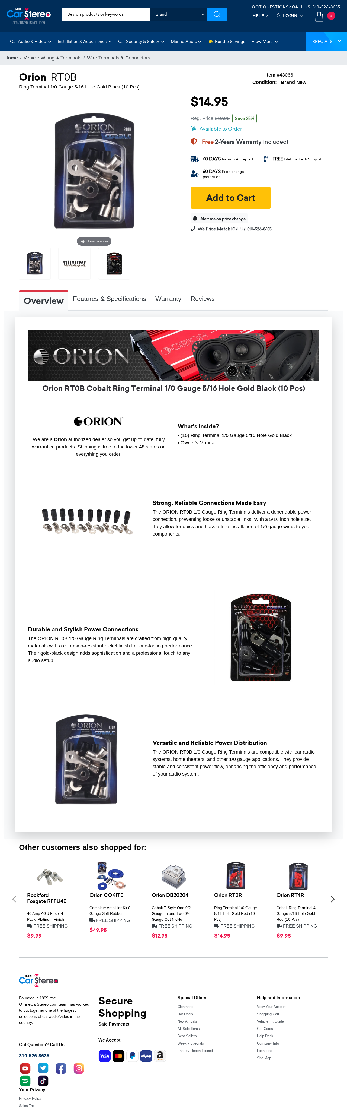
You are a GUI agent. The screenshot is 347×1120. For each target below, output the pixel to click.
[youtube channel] (25, 1068)
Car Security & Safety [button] (139, 41)
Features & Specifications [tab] (109, 298)
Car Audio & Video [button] (28, 41)
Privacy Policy (30, 1098)
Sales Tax (27, 1106)
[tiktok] (43, 1080)
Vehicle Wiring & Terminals (52, 58)
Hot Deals (185, 1014)
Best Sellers (187, 1036)
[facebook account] (61, 1068)
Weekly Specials (191, 1043)
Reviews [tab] (203, 298)
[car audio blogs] (25, 1080)
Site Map (264, 1058)
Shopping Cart (268, 1014)
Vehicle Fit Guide (270, 1021)
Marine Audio (184, 41)
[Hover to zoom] (94, 172)
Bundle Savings (230, 41)
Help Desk (265, 1036)
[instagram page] (79, 1068)
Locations (264, 1051)
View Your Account (272, 1007)
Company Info (268, 1043)
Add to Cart (230, 197)
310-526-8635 (326, 7)
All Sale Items (189, 1029)
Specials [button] (322, 41)
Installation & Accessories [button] (83, 41)
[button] (14, 899)
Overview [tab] (44, 301)
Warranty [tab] (168, 298)
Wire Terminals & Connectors (118, 58)
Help (258, 15)
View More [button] (263, 41)
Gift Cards (265, 1029)
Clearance (185, 1007)
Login (290, 15)
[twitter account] (43, 1068)
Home (11, 58)
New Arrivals (187, 1021)
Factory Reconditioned (195, 1051)
